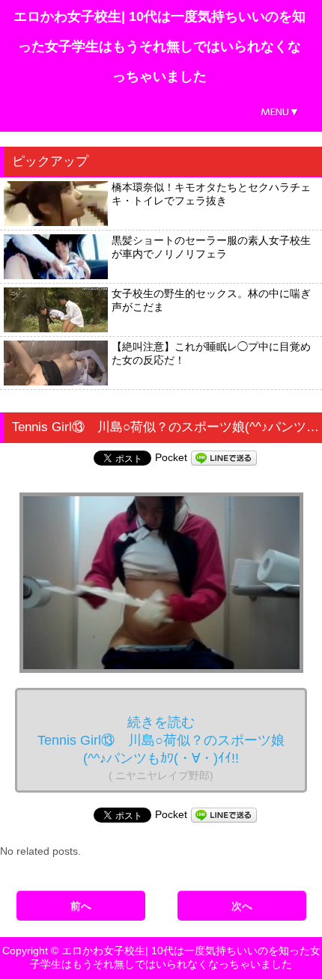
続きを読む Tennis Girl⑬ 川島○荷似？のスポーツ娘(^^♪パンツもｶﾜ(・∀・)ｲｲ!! (161, 748)
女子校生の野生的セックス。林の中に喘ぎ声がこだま (211, 300)
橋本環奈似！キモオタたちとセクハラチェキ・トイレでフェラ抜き (211, 194)
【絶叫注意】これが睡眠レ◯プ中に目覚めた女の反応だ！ (211, 353)
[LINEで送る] (224, 457)
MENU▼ (280, 112)
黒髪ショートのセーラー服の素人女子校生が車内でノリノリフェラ (211, 247)
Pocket (171, 457)
